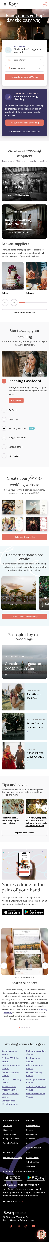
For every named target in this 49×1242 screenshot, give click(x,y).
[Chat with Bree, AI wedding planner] (41, 1234)
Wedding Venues (33, 1125)
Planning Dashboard (25, 381)
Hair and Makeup (33, 1147)
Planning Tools (11, 1120)
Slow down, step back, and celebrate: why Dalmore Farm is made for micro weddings (36, 821)
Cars (28, 1143)
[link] (4, 1226)
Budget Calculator (17, 437)
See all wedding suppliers (24, 312)
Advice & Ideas (32, 1157)
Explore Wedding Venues (18, 195)
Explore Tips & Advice (24, 833)
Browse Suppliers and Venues (24, 77)
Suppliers (30, 1120)
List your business (12, 1202)
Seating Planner (16, 446)
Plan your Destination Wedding (26, 131)
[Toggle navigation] (5, 4)
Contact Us (31, 1166)
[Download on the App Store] (12, 912)
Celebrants (30, 1139)
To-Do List (13, 410)
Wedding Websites (21, 428)
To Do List (7, 1125)
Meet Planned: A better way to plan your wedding (10, 820)
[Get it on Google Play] (33, 912)
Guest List (13, 419)
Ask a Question (32, 1162)
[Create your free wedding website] (12, 507)
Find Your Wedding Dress (18, 232)
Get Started (16, 400)
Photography (31, 1134)
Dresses (29, 1130)
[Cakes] (13, 276)
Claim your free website (24, 537)
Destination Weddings (12, 1157)
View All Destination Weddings (24, 616)
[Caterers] (37, 276)
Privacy (23, 1220)
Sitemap (13, 1220)
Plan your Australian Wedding (24, 122)
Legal (32, 1220)
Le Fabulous (40, 373)
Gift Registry (14, 456)
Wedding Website (10, 1143)
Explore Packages (14, 604)
